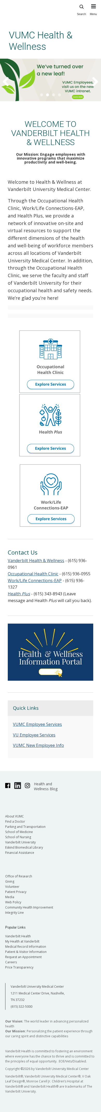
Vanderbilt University (20, 842)
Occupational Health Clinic (33, 574)
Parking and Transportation (25, 826)
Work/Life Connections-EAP (35, 580)
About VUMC (14, 816)
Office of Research (18, 876)
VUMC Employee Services (37, 724)
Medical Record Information (25, 946)
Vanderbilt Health (18, 936)
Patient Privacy (15, 892)
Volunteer (12, 886)
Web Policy (13, 902)
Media (9, 897)
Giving (9, 881)
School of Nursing (18, 837)
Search (81, 14)
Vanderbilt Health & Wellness (36, 560)
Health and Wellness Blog (45, 786)
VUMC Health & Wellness (41, 41)
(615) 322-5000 (21, 1006)
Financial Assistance (19, 852)
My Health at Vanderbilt (22, 941)
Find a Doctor (15, 821)
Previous (9, 81)
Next (91, 81)
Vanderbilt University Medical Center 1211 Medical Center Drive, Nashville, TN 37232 (38, 993)
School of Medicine (19, 832)
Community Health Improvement (29, 907)
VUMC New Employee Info (38, 745)
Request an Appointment (23, 957)
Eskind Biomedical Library (24, 847)
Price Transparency (19, 967)
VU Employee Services (34, 735)
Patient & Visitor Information (26, 952)
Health (19, 594)
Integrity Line (14, 912)
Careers (11, 962)
